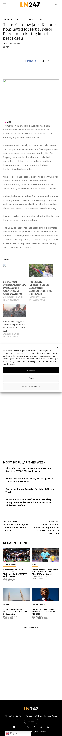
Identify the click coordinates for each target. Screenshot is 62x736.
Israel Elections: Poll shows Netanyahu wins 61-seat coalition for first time (46, 529)
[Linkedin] (48, 727)
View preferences (31, 386)
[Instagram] (34, 727)
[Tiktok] (41, 727)
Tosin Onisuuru (39, 577)
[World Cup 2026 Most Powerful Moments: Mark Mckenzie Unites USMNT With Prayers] (16, 555)
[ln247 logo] (30, 4)
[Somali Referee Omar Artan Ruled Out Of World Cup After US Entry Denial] (45, 555)
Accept (31, 370)
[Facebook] (20, 727)
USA (19, 19)
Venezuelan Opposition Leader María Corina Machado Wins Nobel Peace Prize (40, 287)
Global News (9, 19)
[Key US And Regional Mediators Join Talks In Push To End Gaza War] (14, 310)
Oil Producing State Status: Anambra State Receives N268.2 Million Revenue (29, 470)
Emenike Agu (9, 579)
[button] (57, 347)
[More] (56, 61)
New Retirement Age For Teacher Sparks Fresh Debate (16, 527)
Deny (31, 378)
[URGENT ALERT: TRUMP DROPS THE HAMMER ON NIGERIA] (45, 595)
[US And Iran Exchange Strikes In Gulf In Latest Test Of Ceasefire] (16, 595)
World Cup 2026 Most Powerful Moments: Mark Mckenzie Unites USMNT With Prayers (15, 572)
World (35, 565)
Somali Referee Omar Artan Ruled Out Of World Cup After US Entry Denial (45, 571)
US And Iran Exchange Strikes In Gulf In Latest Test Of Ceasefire (16, 611)
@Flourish (37, 617)
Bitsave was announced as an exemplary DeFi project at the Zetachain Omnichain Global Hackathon (28, 502)
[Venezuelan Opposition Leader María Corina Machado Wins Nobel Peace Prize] (41, 270)
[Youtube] (14, 727)
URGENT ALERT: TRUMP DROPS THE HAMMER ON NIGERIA (43, 611)
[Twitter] (27, 727)
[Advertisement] (31, 424)
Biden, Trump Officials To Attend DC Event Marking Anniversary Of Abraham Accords (14, 287)
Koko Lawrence (13, 44)
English (13, 733)
